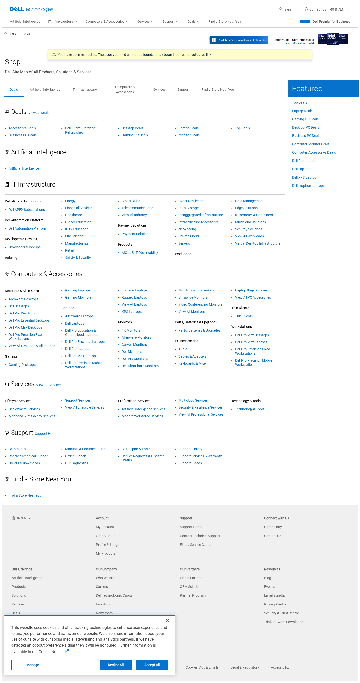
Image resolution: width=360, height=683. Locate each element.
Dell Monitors (132, 352)
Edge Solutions (246, 208)
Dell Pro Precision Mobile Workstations (83, 365)
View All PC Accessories (253, 297)
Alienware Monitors (136, 337)
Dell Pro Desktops (22, 313)
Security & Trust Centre (281, 613)
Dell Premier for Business (331, 21)
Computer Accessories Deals (314, 152)
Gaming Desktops (22, 365)
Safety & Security (78, 257)
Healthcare (73, 215)
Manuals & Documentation (85, 449)
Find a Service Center (196, 545)
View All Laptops (134, 304)
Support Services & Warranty (200, 456)
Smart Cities (131, 201)
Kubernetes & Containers (254, 215)
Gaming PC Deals (305, 119)
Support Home (46, 434)
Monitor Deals (189, 135)
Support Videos (190, 463)
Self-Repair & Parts (136, 449)
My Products (105, 553)
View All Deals (38, 113)
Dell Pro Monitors (135, 359)
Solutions (19, 595)
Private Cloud (189, 236)
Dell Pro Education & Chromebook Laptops (81, 332)
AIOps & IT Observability (140, 253)
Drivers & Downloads (24, 463)
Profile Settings (107, 545)
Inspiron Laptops (135, 290)
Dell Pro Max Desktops (25, 327)
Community (17, 449)
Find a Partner (191, 578)
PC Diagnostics (76, 463)
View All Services (48, 385)
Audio (183, 349)
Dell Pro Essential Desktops (29, 320)
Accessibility (280, 667)
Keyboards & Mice (192, 363)
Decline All (116, 665)
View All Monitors (192, 312)
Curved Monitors (134, 345)
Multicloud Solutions (250, 222)
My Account (105, 527)
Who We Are (105, 578)
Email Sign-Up (274, 595)
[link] (315, 9)
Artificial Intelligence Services (143, 409)
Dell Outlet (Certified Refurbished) (80, 130)
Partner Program (193, 595)
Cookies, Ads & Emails (202, 667)
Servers (184, 243)
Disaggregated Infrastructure (201, 215)
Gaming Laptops (78, 290)
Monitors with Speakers (196, 290)
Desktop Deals (132, 128)
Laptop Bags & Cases (251, 290)
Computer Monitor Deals (311, 144)
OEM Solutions (191, 587)
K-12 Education (76, 229)
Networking (187, 229)
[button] (289, 9)
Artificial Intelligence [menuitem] (25, 21)
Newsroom (104, 613)
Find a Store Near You (25, 495)
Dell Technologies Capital (114, 595)
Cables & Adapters (192, 356)
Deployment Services (24, 409)
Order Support (76, 456)
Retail (69, 250)
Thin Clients (244, 316)
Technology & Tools (249, 409)
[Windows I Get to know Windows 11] (239, 40)
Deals (16, 613)
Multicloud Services (193, 400)
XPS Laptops (132, 312)
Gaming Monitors (78, 297)
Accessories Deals (22, 128)
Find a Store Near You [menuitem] (224, 21)
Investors (103, 604)
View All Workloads (249, 236)
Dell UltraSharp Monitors (140, 366)
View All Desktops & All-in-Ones (32, 346)
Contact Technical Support (29, 456)
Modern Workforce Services (142, 416)
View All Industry (134, 215)
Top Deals (299, 102)
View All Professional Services (201, 414)
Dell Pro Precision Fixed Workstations (26, 337)
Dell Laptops (301, 169)
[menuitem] (63, 21)
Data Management (249, 201)
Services (18, 604)
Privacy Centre (275, 604)
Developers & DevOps (25, 247)
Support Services (78, 400)
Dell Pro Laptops (304, 161)
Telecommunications (137, 208)
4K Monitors (131, 330)
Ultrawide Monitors (193, 297)
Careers (102, 587)
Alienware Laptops (79, 316)
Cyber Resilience (191, 201)
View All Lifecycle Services (84, 407)
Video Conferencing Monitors (201, 304)
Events (269, 587)
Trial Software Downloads (283, 622)
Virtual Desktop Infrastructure (257, 243)
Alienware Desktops (23, 299)
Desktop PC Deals (305, 127)
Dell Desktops (19, 306)
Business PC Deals (306, 136)
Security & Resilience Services (201, 407)
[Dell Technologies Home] (31, 9)
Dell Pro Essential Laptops (85, 342)
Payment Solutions (136, 234)
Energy (70, 201)
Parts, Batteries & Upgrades (199, 330)
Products (19, 587)
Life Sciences (75, 236)
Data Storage (189, 208)
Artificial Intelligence (24, 168)
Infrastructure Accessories (199, 222)
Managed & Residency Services (32, 416)
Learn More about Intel (299, 43)
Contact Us (272, 536)
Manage (32, 665)
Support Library (190, 449)
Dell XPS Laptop (304, 177)
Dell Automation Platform (28, 228)
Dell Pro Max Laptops (81, 356)
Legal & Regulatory (244, 667)
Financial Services (78, 208)
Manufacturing (76, 243)
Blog (267, 578)
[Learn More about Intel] (332, 37)
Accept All (152, 665)
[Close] (167, 620)
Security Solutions (248, 229)
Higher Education (78, 222)
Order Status (105, 536)
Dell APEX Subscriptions (27, 210)
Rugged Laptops (134, 297)
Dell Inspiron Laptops (308, 186)
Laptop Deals (302, 111)
